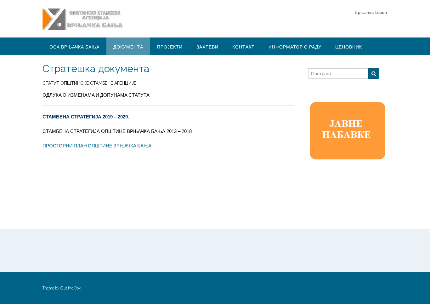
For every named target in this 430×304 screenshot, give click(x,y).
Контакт (243, 46)
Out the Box (70, 287)
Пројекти (170, 46)
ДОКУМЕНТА (128, 46)
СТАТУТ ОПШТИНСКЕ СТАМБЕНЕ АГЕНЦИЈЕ (89, 83)
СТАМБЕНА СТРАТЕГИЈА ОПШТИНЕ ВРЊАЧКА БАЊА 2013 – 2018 (117, 131)
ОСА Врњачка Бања (74, 46)
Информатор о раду (295, 46)
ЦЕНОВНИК (348, 46)
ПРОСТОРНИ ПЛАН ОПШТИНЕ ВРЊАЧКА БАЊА (96, 145)
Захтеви (207, 46)
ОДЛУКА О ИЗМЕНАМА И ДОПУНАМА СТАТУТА (96, 95)
